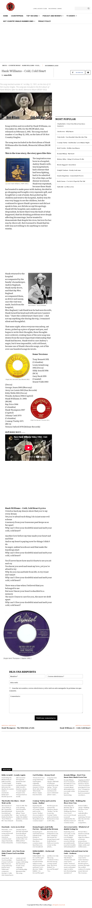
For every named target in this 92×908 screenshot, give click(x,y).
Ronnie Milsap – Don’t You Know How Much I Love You (75, 776)
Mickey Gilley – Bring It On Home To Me (70, 159)
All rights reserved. (58, 905)
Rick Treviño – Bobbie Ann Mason (68, 148)
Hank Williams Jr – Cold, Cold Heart (75, 728)
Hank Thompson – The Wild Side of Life (18, 728)
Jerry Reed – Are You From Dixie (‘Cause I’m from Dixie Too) (13, 853)
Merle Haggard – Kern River (66, 165)
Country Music (15, 65)
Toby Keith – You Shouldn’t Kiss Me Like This (72, 137)
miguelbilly (8, 75)
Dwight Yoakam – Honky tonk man (69, 170)
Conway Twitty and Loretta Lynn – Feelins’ (44, 802)
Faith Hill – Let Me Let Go (65, 187)
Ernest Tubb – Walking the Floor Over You (75, 802)
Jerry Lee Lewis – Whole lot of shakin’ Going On (76, 828)
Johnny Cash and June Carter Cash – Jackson (76, 852)
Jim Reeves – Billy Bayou (65, 131)
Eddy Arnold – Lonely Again (13, 775)
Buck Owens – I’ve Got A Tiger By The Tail (71, 181)
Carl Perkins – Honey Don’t (44, 775)
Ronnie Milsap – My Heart (65, 154)
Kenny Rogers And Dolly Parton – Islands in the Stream (45, 828)
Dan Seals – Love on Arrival (13, 827)
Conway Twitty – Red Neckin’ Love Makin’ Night (73, 143)
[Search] (88, 8)
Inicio (4, 65)
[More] (88, 72)
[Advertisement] (46, 41)
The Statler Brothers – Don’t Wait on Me (13, 802)
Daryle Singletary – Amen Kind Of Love (70, 176)
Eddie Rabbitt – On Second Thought (43, 852)
